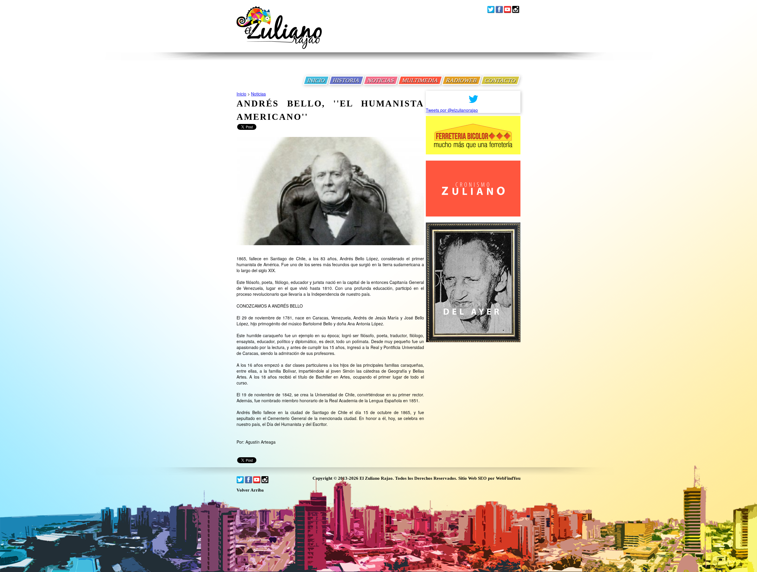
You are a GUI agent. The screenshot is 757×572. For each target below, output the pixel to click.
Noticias (258, 94)
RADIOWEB (461, 80)
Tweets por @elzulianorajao (452, 110)
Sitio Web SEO (472, 478)
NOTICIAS (381, 80)
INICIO (316, 80)
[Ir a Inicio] (279, 32)
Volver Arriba (250, 490)
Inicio (241, 94)
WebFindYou (508, 478)
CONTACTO (500, 80)
